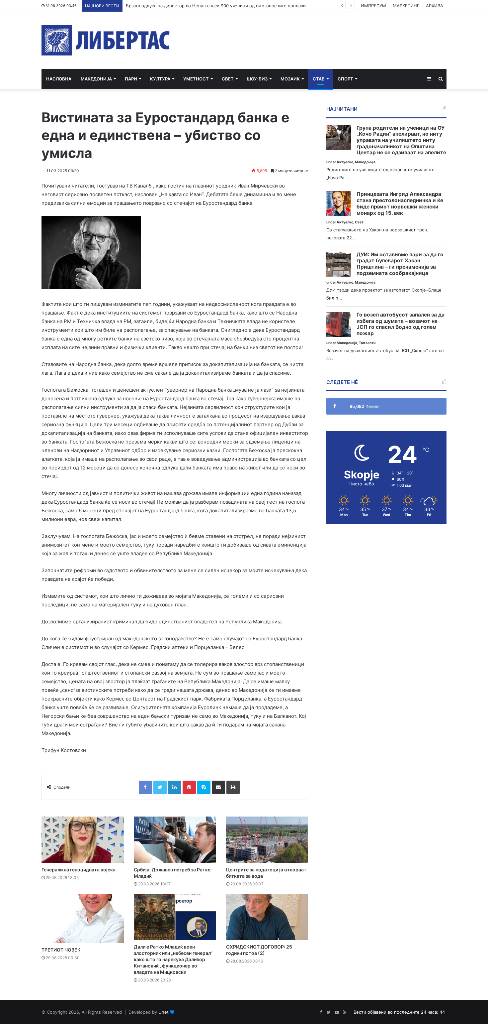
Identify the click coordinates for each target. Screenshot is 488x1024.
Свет (228, 78)
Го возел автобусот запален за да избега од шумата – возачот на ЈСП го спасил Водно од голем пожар (401, 324)
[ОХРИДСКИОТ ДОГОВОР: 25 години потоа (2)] (267, 917)
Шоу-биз (257, 78)
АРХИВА (434, 5)
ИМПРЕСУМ (373, 5)
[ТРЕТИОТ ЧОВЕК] (82, 919)
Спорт (345, 78)
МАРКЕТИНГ (406, 5)
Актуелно (345, 162)
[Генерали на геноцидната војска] (82, 840)
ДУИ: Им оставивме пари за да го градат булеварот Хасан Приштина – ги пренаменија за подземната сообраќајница (400, 264)
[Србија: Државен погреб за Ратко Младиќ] (175, 840)
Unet (163, 1012)
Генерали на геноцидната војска (78, 869)
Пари (131, 78)
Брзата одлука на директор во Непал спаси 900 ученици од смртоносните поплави (216, 5)
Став (319, 78)
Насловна (58, 78)
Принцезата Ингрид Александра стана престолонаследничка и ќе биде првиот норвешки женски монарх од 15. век (400, 203)
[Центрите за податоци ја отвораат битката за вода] (267, 840)
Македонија (96, 78)
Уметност (196, 78)
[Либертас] (105, 40)
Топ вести (367, 343)
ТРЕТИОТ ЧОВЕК (61, 950)
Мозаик (290, 78)
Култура (160, 78)
